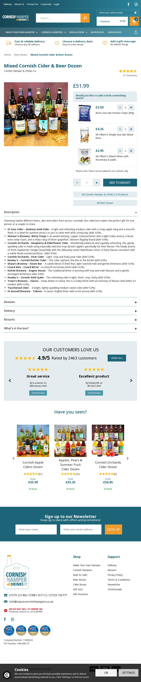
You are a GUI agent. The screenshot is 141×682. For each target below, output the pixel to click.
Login (56, 4)
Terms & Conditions (119, 579)
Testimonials (115, 589)
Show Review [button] (38, 392)
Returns (112, 570)
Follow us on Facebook (128, 4)
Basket (134, 21)
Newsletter (114, 584)
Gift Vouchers (80, 594)
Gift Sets (78, 589)
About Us (19, 4)
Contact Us (32, 4)
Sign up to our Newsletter (70, 518)
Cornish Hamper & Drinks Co (20, 70)
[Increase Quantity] (131, 107)
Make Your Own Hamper (86, 565)
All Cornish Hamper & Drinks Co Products (105, 194)
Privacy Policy (115, 574)
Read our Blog (136, 4)
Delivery (112, 565)
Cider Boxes (79, 584)
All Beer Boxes (105, 202)
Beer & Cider (80, 574)
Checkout (105, 21)
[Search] (85, 18)
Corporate (46, 4)
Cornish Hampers (82, 570)
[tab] (70, 212)
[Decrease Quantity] (120, 107)
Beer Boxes (79, 579)
